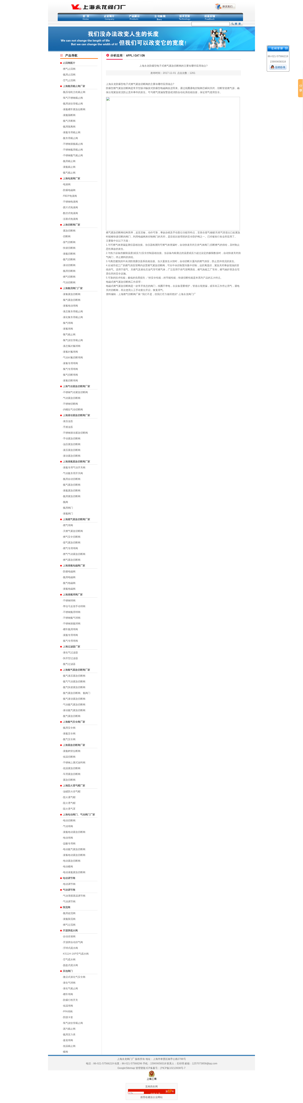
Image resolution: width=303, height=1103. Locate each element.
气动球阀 (68, 826)
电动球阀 (68, 837)
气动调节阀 (69, 901)
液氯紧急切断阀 (71, 294)
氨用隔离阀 (69, 126)
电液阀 (66, 184)
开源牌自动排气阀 (73, 942)
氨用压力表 (69, 1034)
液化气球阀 (69, 982)
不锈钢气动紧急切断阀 (75, 392)
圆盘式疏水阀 (70, 965)
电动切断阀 (69, 820)
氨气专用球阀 (70, 640)
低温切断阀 (69, 756)
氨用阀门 (68, 507)
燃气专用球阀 (70, 548)
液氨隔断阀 (69, 115)
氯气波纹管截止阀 (73, 340)
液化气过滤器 (70, 652)
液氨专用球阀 (70, 635)
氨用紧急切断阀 (71, 496)
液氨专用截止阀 (71, 132)
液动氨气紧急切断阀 (74, 710)
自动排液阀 (69, 936)
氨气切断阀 (69, 259)
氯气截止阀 (69, 334)
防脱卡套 (68, 1017)
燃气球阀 (68, 525)
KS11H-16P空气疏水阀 (76, 953)
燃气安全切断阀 (71, 536)
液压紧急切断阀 (71, 450)
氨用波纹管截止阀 (73, 103)
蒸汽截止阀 (69, 1028)
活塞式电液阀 (70, 219)
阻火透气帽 (69, 803)
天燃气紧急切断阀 (73, 531)
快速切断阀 (69, 248)
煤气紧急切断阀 (71, 542)
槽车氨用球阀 (70, 629)
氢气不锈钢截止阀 (73, 97)
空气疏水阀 (69, 959)
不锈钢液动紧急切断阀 (75, 432)
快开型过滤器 (70, 658)
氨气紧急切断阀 (71, 484)
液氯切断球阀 (70, 380)
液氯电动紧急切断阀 (74, 855)
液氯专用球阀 (70, 363)
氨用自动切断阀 (71, 479)
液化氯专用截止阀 (73, 317)
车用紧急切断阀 (71, 774)
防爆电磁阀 (69, 190)
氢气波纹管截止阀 (73, 1023)
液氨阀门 (68, 513)
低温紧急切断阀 (71, 768)
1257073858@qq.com (204, 1063)
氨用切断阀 (69, 271)
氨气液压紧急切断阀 (74, 675)
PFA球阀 (68, 1011)
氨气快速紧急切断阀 (74, 687)
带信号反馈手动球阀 (74, 606)
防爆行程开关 (70, 1000)
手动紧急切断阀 (71, 438)
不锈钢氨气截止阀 (73, 155)
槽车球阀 (68, 994)
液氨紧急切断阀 (71, 490)
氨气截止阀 (69, 172)
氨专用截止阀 (70, 138)
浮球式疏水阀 (70, 948)
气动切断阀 (69, 282)
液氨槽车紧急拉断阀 (74, 109)
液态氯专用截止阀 (73, 311)
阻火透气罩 (69, 808)
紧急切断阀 (69, 230)
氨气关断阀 (69, 120)
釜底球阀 (68, 1040)
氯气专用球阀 (70, 369)
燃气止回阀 (69, 68)
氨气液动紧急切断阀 (74, 698)
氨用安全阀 (69, 727)
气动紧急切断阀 (71, 398)
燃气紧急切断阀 (71, 559)
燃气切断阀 (69, 276)
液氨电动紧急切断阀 (74, 832)
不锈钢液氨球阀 (71, 623)
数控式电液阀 (70, 213)
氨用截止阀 (69, 161)
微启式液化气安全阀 (74, 977)
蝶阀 (65, 1051)
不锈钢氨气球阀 (71, 617)
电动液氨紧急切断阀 (74, 872)
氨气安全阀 (69, 739)
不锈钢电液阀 (70, 201)
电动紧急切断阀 (71, 860)
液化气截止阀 (70, 988)
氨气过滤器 (69, 664)
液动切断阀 (69, 265)
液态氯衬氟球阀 (71, 346)
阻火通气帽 (69, 797)
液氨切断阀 (69, 253)
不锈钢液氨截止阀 (73, 143)
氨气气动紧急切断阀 (74, 681)
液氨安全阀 (69, 733)
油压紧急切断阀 (71, 444)
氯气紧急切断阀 (71, 300)
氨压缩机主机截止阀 (74, 92)
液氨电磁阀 (69, 588)
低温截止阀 (69, 1046)
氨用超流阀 (69, 913)
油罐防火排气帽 (71, 791)
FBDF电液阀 (70, 195)
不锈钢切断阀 (70, 403)
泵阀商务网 (151, 1086)
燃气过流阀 (69, 924)
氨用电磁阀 (69, 577)
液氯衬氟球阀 (70, 351)
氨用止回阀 (69, 74)
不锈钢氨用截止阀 (73, 149)
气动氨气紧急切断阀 (74, 704)
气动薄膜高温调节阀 (74, 895)
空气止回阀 (69, 80)
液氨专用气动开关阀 (74, 467)
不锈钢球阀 (69, 600)
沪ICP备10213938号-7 (173, 1068)
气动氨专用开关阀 (73, 473)
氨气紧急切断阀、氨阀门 (76, 693)
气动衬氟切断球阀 (73, 357)
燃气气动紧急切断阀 (74, 554)
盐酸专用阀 (69, 843)
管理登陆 (141, 1068)
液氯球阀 (68, 328)
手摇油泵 (68, 427)
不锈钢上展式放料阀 (74, 762)
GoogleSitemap (126, 1068)
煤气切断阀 (69, 242)
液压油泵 (68, 421)
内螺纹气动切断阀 (73, 409)
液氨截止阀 (69, 167)
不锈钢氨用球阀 (71, 612)
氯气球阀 (68, 323)
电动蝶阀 (68, 866)
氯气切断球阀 (70, 374)
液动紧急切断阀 (71, 455)
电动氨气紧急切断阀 (74, 849)
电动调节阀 (69, 884)
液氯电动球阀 (70, 305)
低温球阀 (68, 1005)
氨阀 (65, 502)
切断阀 (66, 236)
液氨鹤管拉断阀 (71, 751)
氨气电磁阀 (69, 583)
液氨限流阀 (69, 919)
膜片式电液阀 (70, 207)
